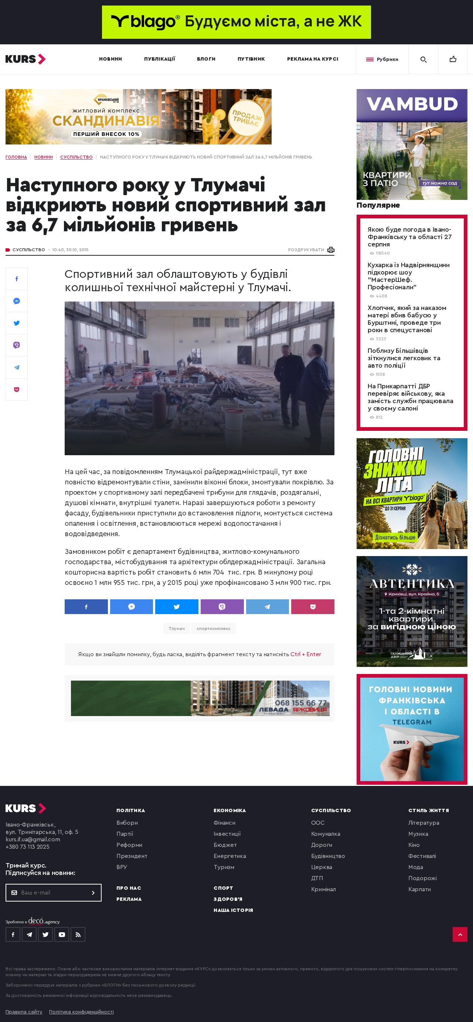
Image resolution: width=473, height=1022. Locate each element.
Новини (110, 59)
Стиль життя (428, 810)
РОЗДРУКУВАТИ (306, 250)
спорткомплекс (214, 628)
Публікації (159, 59)
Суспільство (29, 250)
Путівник (251, 59)
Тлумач (176, 628)
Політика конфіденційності (81, 1012)
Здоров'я (228, 899)
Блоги (206, 59)
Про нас (128, 888)
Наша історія (233, 910)
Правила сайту (24, 1012)
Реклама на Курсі (312, 59)
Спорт (223, 888)
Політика (130, 810)
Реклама (129, 899)
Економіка (230, 810)
